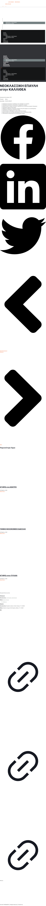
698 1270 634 (8, 3)
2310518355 (8, 597)
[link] (23, 655)
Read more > (2, 491)
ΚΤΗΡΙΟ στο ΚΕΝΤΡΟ (8, 487)
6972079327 (17, 1)
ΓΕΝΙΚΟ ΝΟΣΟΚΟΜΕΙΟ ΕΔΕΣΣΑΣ (13, 529)
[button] (23, 138)
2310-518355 (11, 1)
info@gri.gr (4, 601)
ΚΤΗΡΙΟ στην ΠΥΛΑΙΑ (8, 576)
